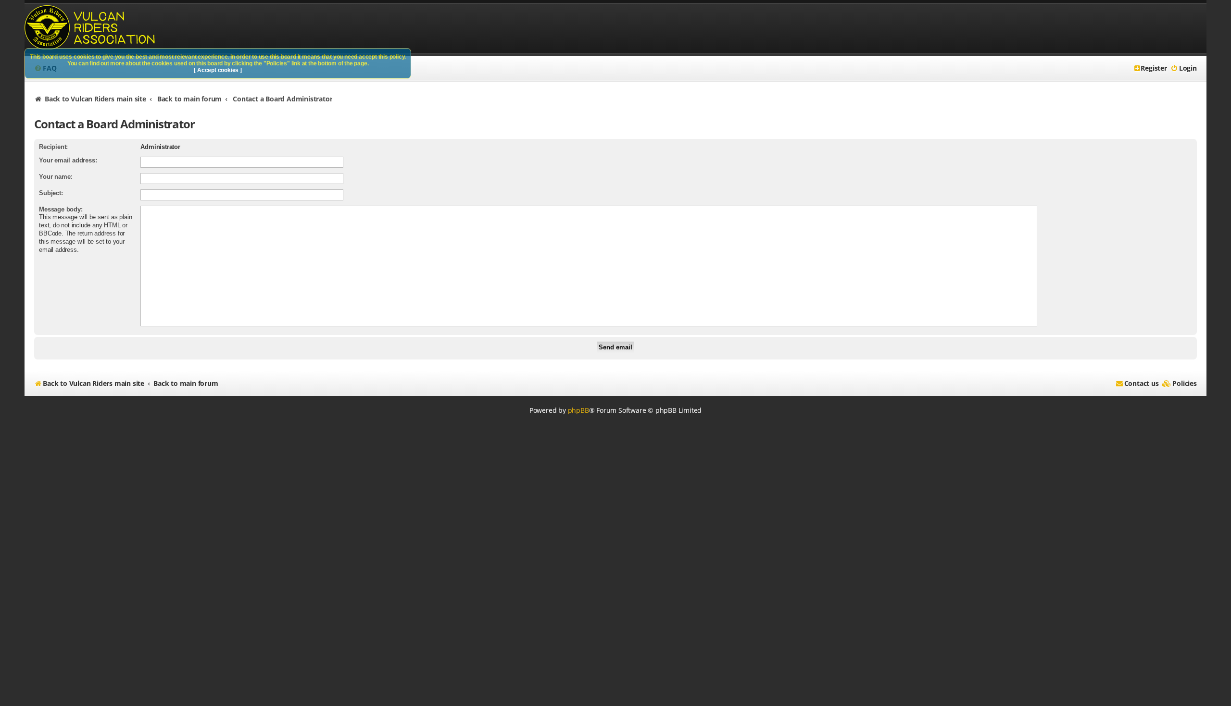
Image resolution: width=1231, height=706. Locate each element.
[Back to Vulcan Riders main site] (96, 28)
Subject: (51, 193)
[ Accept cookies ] (218, 70)
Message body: (60, 209)
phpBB (578, 410)
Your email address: (68, 160)
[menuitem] (1183, 68)
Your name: (55, 176)
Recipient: (53, 146)
